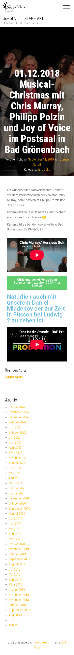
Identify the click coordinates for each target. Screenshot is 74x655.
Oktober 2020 (17, 503)
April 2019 (15, 579)
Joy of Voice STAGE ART (23, 18)
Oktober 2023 (17, 422)
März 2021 (15, 483)
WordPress (42, 642)
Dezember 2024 (19, 417)
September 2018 (19, 610)
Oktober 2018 (17, 605)
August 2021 (17, 463)
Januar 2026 (17, 407)
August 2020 (17, 513)
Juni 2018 (15, 620)
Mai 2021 (14, 473)
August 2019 (17, 564)
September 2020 (19, 509)
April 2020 (15, 534)
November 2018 (19, 600)
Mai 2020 (14, 529)
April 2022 (15, 447)
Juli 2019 (14, 569)
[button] (37, 283)
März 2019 (15, 584)
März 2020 (15, 539)
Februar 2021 (17, 488)
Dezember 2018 (19, 595)
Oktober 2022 (17, 432)
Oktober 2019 (17, 554)
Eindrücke (44, 169)
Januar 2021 (17, 493)
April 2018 (15, 625)
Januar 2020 (17, 544)
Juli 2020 (14, 519)
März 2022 (15, 453)
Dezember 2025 (19, 412)
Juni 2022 (15, 443)
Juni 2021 (15, 468)
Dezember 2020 (19, 498)
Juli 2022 (14, 437)
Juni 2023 (15, 427)
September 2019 (19, 559)
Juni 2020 (15, 524)
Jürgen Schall (14, 377)
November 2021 (19, 458)
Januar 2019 (17, 590)
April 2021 (15, 478)
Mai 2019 (14, 574)
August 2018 (17, 615)
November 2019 (19, 549)
